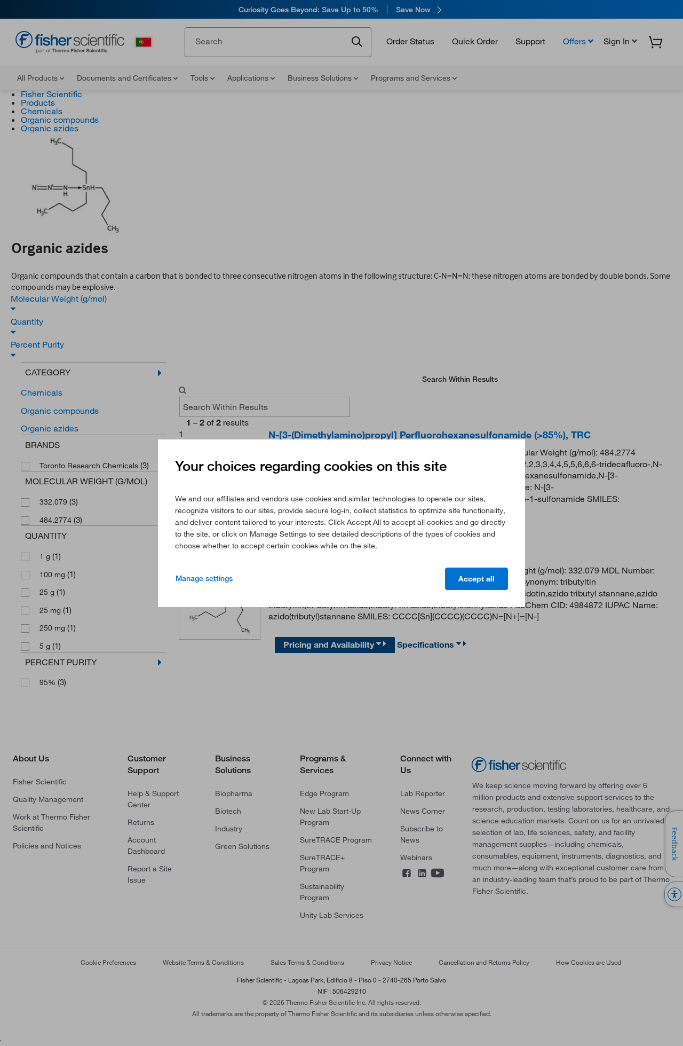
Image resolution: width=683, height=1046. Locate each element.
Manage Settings (204, 578)
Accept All (476, 579)
